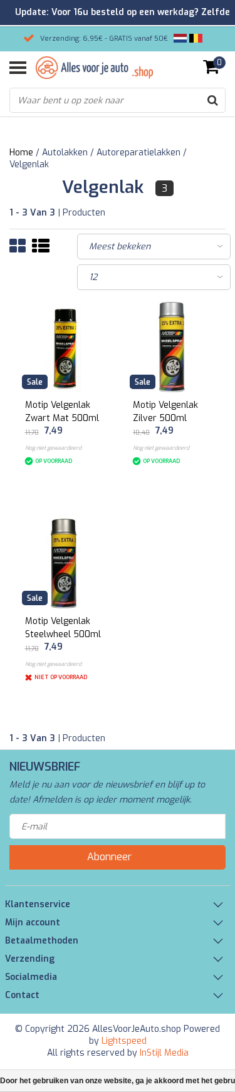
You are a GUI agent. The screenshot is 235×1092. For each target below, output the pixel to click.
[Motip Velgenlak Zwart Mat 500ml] (64, 347)
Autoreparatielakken (138, 153)
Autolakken (65, 153)
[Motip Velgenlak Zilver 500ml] (172, 347)
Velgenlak (29, 164)
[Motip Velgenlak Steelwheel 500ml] (64, 564)
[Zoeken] (212, 100)
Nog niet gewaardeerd (53, 448)
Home (21, 153)
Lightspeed (124, 1041)
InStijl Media (164, 1053)
